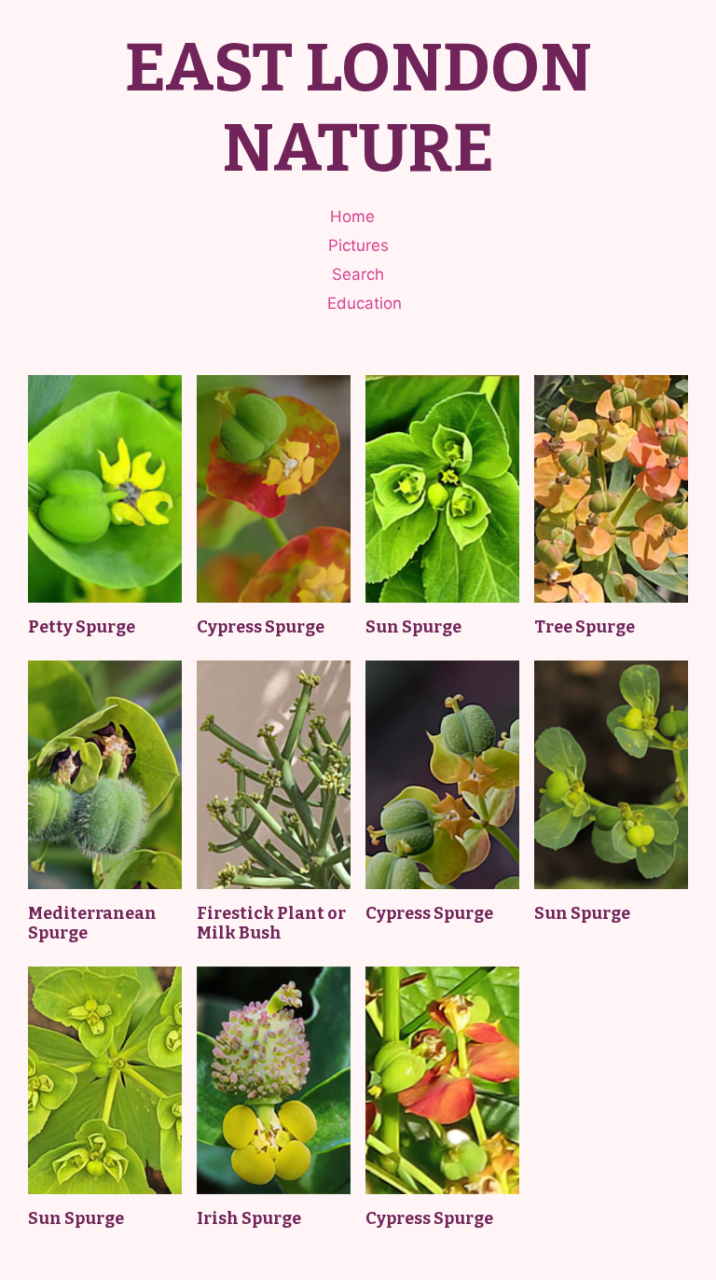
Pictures (358, 245)
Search (358, 274)
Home (352, 216)
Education (364, 303)
